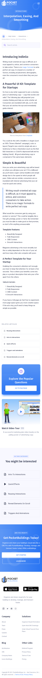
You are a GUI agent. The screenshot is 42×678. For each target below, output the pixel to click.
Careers (4, 633)
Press (3, 629)
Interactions (22, 36)
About (4, 622)
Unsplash (29, 135)
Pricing (24, 659)
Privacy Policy (26, 652)
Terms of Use (26, 655)
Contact (4, 636)
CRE (3, 652)
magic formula (27, 67)
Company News (7, 655)
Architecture (6, 648)
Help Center (12, 36)
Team (3, 625)
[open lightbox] (21, 411)
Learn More (21, 561)
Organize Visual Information (31, 622)
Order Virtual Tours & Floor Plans (30, 630)
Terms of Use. (19, 674)
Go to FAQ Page (21, 388)
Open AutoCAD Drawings (30, 625)
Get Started (21, 555)
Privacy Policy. (28, 674)
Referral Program (27, 648)
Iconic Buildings (7, 659)
